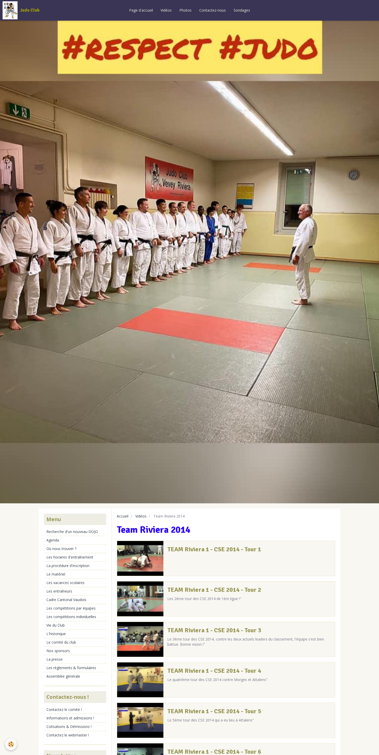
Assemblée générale (63, 676)
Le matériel (55, 574)
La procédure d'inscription (67, 565)
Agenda (52, 540)
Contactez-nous (212, 10)
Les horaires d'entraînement (69, 557)
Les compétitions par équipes (71, 608)
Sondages (242, 10)
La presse (54, 659)
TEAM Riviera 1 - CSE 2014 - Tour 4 (214, 671)
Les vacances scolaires (65, 582)
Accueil (122, 516)
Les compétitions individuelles (71, 616)
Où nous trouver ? (61, 548)
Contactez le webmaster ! (67, 735)
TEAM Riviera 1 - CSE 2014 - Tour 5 (214, 711)
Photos (185, 10)
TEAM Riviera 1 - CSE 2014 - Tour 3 (214, 630)
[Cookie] (11, 744)
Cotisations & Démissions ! (69, 726)
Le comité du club (61, 642)
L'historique (56, 633)
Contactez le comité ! (64, 709)
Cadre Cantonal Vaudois (66, 599)
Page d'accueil (141, 10)
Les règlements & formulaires (71, 667)
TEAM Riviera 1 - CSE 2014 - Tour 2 (214, 590)
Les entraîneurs (59, 591)
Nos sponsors (58, 650)
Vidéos (166, 10)
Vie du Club (55, 625)
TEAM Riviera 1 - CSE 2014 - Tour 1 (214, 549)
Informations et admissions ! (70, 718)
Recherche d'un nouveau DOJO (72, 531)
